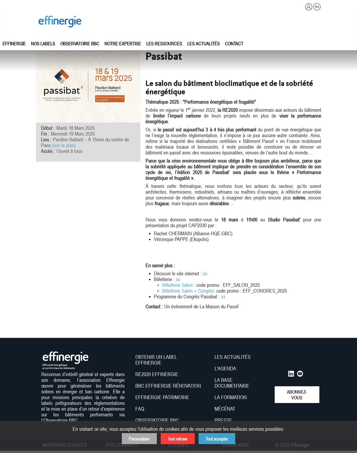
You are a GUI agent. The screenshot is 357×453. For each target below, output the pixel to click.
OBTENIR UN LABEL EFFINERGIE (156, 360)
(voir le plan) (64, 145)
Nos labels (43, 43)
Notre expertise (123, 43)
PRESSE (223, 420)
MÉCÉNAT (225, 409)
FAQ (139, 409)
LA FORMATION (231, 397)
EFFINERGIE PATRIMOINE (162, 397)
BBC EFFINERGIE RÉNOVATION (168, 386)
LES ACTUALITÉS (233, 357)
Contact (234, 43)
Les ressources (164, 43)
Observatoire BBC (79, 43)
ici (205, 273)
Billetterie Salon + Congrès (188, 291)
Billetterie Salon (177, 285)
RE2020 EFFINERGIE (156, 374)
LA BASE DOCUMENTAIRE (232, 383)
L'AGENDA (226, 368)
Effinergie (14, 43)
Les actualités (203, 43)
